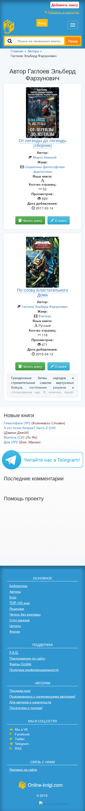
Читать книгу (32, 220)
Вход (42, 22)
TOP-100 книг (19, 602)
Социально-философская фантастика (45, 169)
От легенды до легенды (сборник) (42, 142)
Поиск (72, 41)
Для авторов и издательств (30, 702)
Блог (13, 597)
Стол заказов (19, 620)
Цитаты (15, 625)
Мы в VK (21, 729)
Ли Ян (31, 437)
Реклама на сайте (23, 769)
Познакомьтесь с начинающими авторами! (42, 696)
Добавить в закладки (63, 12)
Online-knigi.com (45, 784)
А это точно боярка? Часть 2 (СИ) (30, 427)
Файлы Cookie (20, 663)
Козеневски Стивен (48, 422)
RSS (18, 748)
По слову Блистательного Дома (42, 292)
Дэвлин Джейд (16, 432)
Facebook (22, 734)
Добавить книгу (64, 4)
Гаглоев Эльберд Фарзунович (45, 306)
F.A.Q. (14, 652)
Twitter (20, 739)
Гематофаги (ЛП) (17, 422)
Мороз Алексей (44, 157)
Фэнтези (44, 316)
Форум (14, 631)
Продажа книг (20, 690)
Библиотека (18, 585)
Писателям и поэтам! (25, 707)
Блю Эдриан (29, 441)
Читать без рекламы (25, 614)
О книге (60, 220)
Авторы (15, 591)
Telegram (22, 743)
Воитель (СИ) (14, 437)
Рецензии (16, 608)
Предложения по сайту (27, 658)
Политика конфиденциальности (34, 669)
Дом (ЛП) (11, 441)
